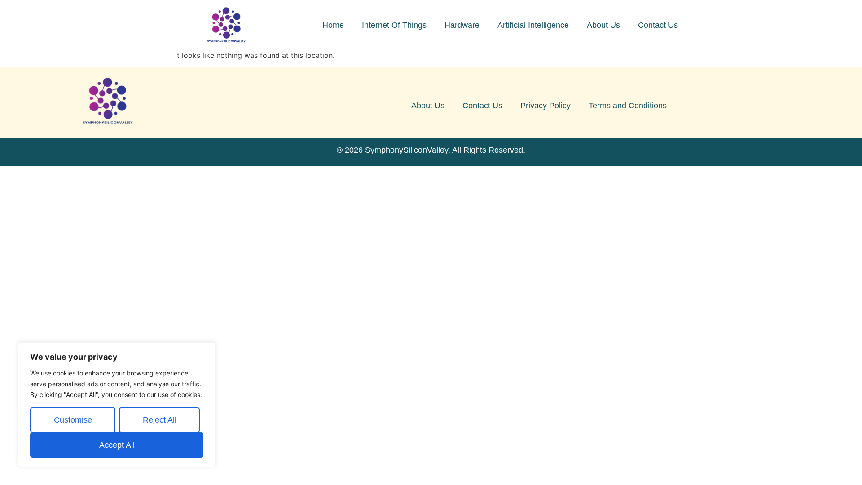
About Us (603, 25)
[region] (117, 404)
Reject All (159, 419)
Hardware (461, 25)
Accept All (117, 445)
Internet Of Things (394, 25)
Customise (73, 419)
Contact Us (658, 25)
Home (333, 25)
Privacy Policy (545, 105)
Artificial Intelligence (533, 25)
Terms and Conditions (628, 105)
